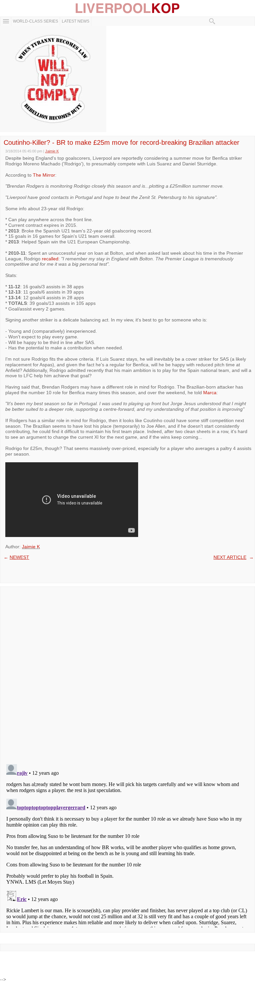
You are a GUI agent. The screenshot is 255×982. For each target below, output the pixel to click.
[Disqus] (127, 673)
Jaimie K (31, 546)
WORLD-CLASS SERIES (35, 21)
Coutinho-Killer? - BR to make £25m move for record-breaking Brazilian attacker (121, 142)
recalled (50, 258)
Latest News (75, 21)
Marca (209, 392)
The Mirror (44, 175)
